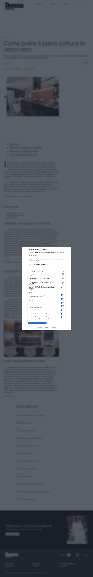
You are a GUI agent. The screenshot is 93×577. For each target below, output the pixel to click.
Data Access (46, 327)
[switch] (62, 274)
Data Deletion (39, 327)
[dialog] (46, 288)
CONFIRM (37, 323)
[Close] (68, 249)
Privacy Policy (53, 327)
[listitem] (46, 271)
